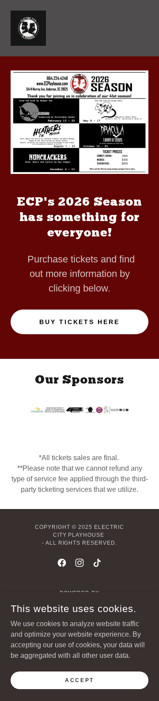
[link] (28, 28)
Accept (79, 680)
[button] (139, 28)
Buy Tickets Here (79, 321)
